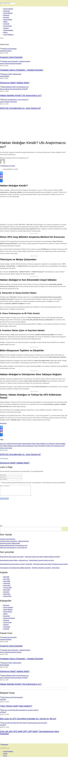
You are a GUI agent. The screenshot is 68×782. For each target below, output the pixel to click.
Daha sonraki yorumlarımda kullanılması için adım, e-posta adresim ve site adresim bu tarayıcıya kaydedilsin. (34, 482)
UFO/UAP (6, 24)
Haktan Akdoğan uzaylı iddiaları (12, 446)
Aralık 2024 (6, 583)
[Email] (34, 178)
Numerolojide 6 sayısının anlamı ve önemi (41, 560)
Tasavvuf (6, 28)
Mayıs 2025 (6, 581)
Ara (1, 525)
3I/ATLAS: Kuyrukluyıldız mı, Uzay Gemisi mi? (20, 108)
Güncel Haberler (8, 9)
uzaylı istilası (8, 448)
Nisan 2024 (6, 589)
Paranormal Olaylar (5, 51)
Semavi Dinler (7, 26)
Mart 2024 (6, 592)
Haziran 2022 (7, 596)
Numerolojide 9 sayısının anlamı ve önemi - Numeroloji (16, 564)
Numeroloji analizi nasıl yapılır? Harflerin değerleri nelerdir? (42, 556)
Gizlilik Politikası (8, 30)
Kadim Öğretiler (8, 13)
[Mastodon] (34, 175)
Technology (13, 101)
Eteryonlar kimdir (16, 443)
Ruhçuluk (6, 17)
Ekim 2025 (6, 579)
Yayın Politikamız (8, 34)
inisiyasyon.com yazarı (8, 165)
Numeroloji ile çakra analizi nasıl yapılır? (12, 556)
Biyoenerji (6, 15)
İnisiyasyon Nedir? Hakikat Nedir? (14, 83)
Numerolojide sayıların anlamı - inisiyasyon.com (14, 560)
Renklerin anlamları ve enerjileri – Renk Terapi (45, 567)
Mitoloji (5, 21)
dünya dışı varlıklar (5, 443)
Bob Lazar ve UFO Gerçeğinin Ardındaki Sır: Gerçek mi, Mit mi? (28, 719)
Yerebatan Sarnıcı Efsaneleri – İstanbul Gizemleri (21, 70)
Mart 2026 (6, 577)
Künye (5, 755)
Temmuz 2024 (7, 587)
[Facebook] (34, 173)
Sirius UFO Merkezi (40, 446)
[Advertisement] (34, 126)
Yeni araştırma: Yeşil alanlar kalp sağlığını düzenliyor (15, 567)
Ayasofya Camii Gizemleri (11, 57)
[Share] (34, 181)
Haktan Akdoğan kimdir (28, 443)
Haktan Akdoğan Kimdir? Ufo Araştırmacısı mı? (20, 95)
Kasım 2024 (6, 585)
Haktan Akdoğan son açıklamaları (45, 443)
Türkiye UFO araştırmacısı (53, 446)
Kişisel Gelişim (7, 19)
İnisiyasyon (3, 423)
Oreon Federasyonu (28, 446)
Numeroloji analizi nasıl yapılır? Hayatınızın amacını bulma (50, 564)
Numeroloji (6, 11)
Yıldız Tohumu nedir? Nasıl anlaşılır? (16, 706)
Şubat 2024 (6, 594)
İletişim (5, 32)
